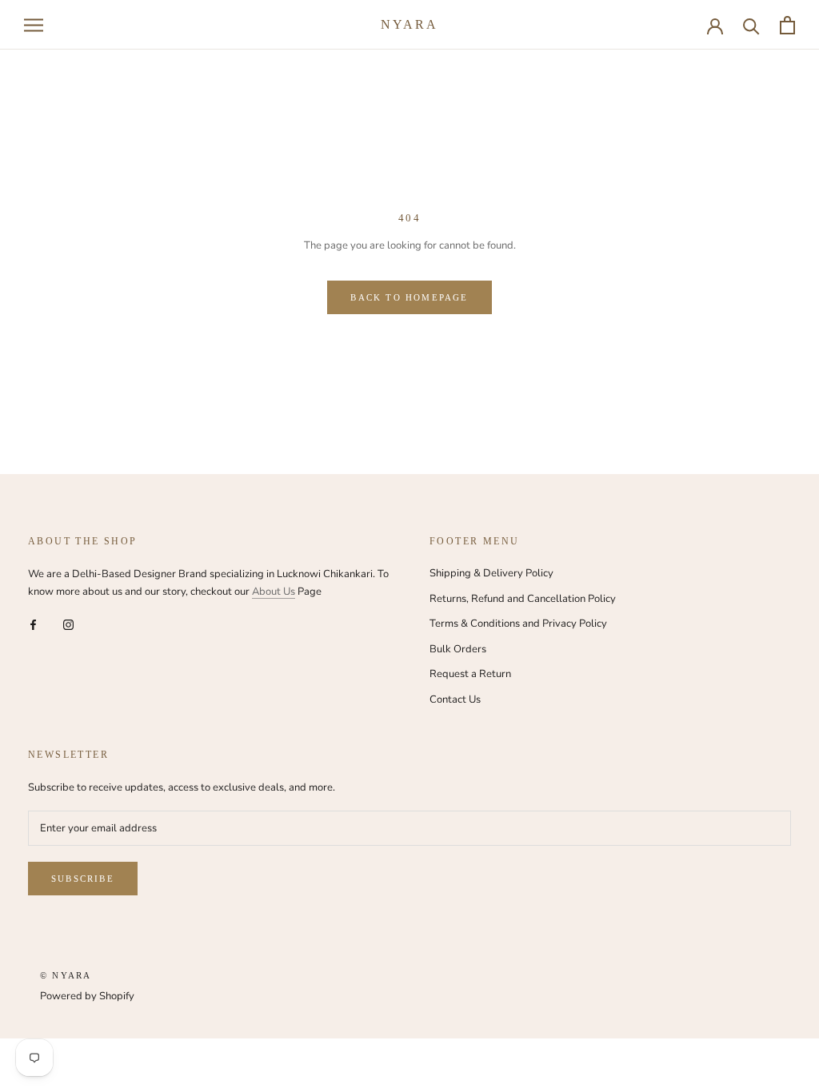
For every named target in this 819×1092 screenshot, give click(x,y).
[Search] (751, 25)
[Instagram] (68, 624)
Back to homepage (409, 297)
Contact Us (455, 699)
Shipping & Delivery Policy (491, 573)
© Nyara (65, 975)
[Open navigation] (33, 25)
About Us (273, 591)
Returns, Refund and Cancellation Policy (522, 599)
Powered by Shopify (87, 996)
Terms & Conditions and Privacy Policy (518, 623)
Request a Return (470, 674)
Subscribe (82, 878)
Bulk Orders (457, 649)
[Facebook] (33, 624)
